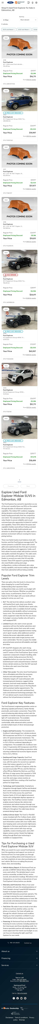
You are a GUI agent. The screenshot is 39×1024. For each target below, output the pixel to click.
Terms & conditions (21, 1017)
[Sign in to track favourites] (35, 37)
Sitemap (22, 1020)
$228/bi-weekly (31, 298)
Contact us (19, 973)
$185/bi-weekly (31, 242)
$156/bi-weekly (31, 80)
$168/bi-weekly (31, 189)
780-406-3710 (24, 981)
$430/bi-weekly (31, 355)
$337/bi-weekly (31, 407)
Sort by (21, 16)
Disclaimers (9, 1017)
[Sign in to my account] (36, 2)
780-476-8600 (21, 979)
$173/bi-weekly (31, 464)
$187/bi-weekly (31, 136)
